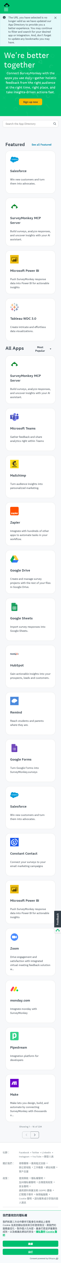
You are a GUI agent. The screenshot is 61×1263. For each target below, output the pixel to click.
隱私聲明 (40, 1231)
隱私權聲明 (37, 1178)
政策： (6, 1178)
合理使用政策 (45, 1182)
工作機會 (38, 1167)
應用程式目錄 (38, 1163)
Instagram (24, 1156)
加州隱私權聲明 (27, 1182)
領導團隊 (23, 1163)
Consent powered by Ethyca (42, 1258)
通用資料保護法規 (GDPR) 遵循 (35, 1190)
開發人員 (49, 1156)
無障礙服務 (42, 1194)
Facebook (24, 1152)
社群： (6, 1152)
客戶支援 (23, 1171)
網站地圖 (50, 1167)
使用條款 (23, 1178)
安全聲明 (23, 1186)
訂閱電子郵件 (26, 1194)
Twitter (35, 1152)
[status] (30, 30)
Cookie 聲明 (25, 1198)
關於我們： (9, 1163)
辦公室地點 (25, 1167)
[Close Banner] (55, 17)
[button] (57, 922)
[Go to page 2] (35, 1135)
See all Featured (41, 144)
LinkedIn (46, 1152)
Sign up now (30, 102)
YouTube (36, 1156)
